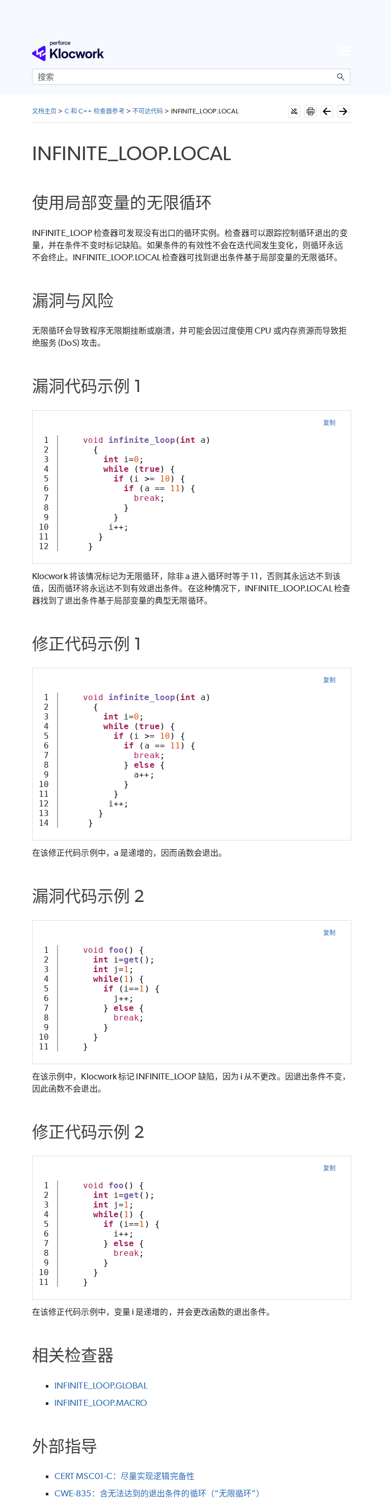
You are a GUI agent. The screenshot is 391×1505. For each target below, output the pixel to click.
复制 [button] (329, 423)
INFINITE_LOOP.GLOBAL (100, 1385)
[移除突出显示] (294, 111)
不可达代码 (147, 111)
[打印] (310, 111)
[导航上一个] (327, 111)
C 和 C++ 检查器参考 (95, 111)
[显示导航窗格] (344, 51)
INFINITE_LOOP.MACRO (101, 1403)
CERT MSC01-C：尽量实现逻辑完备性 (124, 1476)
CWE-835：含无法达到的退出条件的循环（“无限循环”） (159, 1493)
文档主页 (44, 111)
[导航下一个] (343, 111)
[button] (341, 77)
